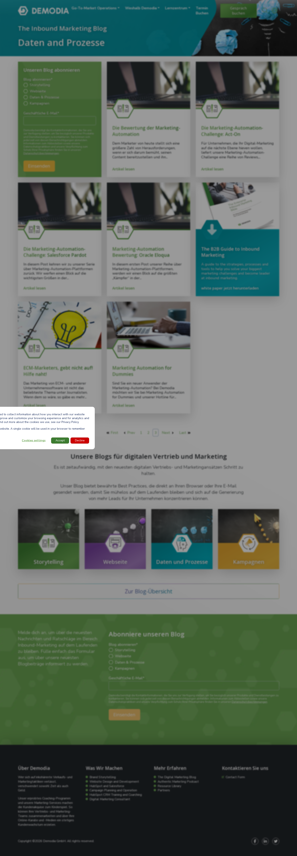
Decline (80, 440)
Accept (60, 440)
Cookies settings (33, 440)
